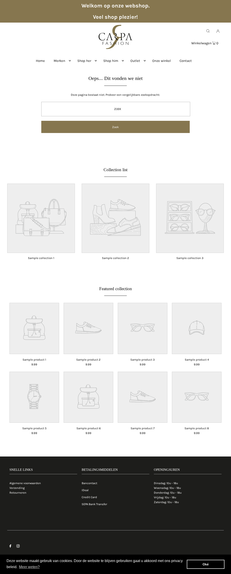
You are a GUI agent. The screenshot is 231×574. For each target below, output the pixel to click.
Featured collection (115, 288)
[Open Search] (208, 31)
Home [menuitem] (40, 61)
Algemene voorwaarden (25, 483)
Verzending (17, 488)
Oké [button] (206, 564)
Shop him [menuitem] (110, 61)
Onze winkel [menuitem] (161, 61)
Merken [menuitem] (59, 61)
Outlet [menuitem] (135, 61)
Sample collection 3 (189, 258)
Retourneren (17, 492)
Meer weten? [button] (29, 567)
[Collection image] (41, 249)
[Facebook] (10, 546)
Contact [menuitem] (186, 61)
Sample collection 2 (115, 258)
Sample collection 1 (41, 258)
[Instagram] (18, 546)
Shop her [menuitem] (84, 61)
